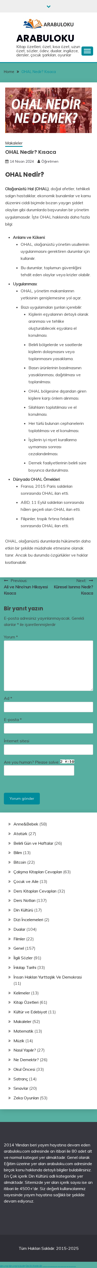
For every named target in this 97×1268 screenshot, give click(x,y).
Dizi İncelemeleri (28, 919)
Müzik (18, 1040)
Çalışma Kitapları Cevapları (37, 871)
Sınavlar (20, 1088)
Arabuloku (45, 38)
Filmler (19, 938)
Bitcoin (19, 862)
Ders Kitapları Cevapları (34, 891)
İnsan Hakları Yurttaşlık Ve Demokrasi (47, 977)
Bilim (17, 852)
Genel (18, 948)
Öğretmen (49, 161)
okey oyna (4, 1266)
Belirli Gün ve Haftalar (33, 843)
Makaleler (14, 143)
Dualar (19, 929)
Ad (8, 698)
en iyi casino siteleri (45, 1266)
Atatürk (20, 833)
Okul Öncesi (24, 1069)
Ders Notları (24, 900)
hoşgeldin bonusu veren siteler (53, 1266)
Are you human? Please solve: (32, 762)
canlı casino (48, 1266)
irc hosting (21, 1266)
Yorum (11, 636)
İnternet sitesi (16, 740)
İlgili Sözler (23, 957)
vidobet (67, 1266)
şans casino (65, 1266)
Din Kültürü (23, 910)
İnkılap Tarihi (24, 967)
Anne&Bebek (25, 824)
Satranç (20, 1078)
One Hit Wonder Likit (34, 1266)
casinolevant (59, 1266)
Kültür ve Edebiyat (30, 1011)
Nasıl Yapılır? (24, 1050)
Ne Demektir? (26, 1059)
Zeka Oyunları (26, 1097)
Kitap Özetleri (26, 1002)
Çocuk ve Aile (26, 881)
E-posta (13, 719)
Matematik (23, 1031)
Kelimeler (21, 992)
